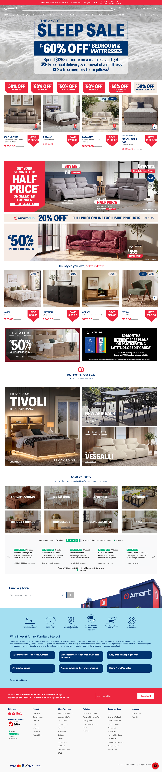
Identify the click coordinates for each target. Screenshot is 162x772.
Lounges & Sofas (64, 717)
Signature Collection (65, 713)
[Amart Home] (10, 8)
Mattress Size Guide (115, 735)
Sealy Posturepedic (128, 136)
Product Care (112, 728)
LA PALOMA (87, 137)
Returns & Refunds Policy (92, 717)
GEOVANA (47, 137)
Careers (36, 721)
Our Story (36, 713)
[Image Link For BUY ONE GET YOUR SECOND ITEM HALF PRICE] (81, 186)
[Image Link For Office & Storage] (23, 521)
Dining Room (62, 724)
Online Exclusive (64, 749)
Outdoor (61, 735)
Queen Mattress (127, 145)
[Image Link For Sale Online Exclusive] (81, 242)
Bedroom (61, 728)
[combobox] (68, 8)
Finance (86, 731)
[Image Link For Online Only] (100, 521)
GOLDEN (86, 312)
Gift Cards (61, 746)
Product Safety (113, 724)
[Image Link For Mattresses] (120, 87)
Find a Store (127, 8)
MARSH (7, 312)
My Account (136, 713)
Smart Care (112, 731)
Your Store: (146, 8)
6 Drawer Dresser (49, 315)
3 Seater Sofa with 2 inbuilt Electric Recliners (13, 141)
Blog (34, 724)
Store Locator (38, 717)
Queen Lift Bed (48, 140)
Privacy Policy (88, 721)
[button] (3, 42)
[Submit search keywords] (112, 8)
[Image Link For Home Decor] (61, 521)
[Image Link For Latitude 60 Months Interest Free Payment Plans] (119, 344)
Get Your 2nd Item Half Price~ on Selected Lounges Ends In (81, 2)
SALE (60, 753)
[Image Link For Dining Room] (61, 497)
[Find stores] (70, 595)
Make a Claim (112, 749)
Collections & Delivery (116, 742)
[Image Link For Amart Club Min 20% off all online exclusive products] (81, 218)
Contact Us (37, 731)
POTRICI (125, 312)
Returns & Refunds (114, 717)
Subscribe (145, 696)
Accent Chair (126, 315)
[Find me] (63, 595)
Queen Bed (8, 315)
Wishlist (135, 717)
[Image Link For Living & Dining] (68, 87)
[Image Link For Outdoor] (94, 87)
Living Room (62, 721)
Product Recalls (113, 746)
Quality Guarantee (114, 721)
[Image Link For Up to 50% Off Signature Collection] (42, 344)
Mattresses (62, 731)
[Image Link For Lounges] (16, 87)
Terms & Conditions (90, 713)
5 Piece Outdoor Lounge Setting (91, 141)
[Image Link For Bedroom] (42, 87)
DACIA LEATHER (11, 137)
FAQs (110, 713)
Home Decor (62, 742)
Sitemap (36, 728)
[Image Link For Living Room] (23, 497)
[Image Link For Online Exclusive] (145, 87)
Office (60, 739)
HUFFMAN (48, 312)
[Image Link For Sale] (139, 521)
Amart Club (37, 735)
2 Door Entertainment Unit (92, 315)
